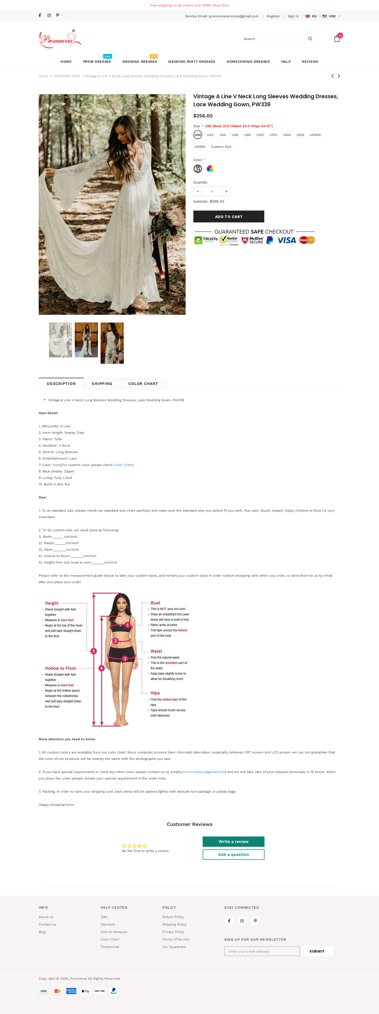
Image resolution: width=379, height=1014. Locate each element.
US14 (287, 135)
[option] (112, 204)
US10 (260, 135)
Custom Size (221, 147)
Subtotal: (200, 201)
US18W (199, 147)
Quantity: (200, 182)
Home (43, 76)
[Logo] (60, 38)
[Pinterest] (59, 15)
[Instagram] (50, 15)
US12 (273, 135)
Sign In (293, 16)
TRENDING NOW (66, 76)
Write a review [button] (234, 841)
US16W (315, 135)
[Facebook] (42, 15)
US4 (222, 135)
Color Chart (143, 383)
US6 (235, 135)
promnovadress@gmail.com (202, 772)
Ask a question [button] (233, 854)
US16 (300, 135)
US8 (247, 135)
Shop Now (220, 5)
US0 (198, 135)
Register (274, 16)
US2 (210, 135)
